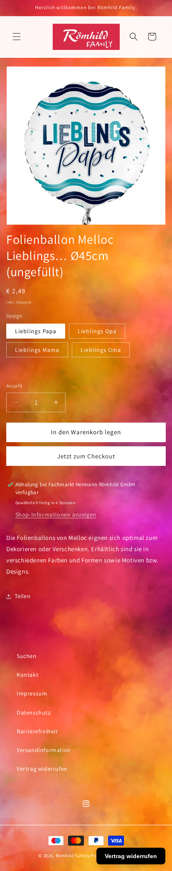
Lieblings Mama (37, 350)
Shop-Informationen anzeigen (55, 514)
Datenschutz (34, 712)
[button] (17, 36)
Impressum (32, 693)
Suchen (27, 656)
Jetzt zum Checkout (86, 456)
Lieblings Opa (97, 331)
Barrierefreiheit (37, 731)
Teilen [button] (23, 596)
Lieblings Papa (35, 331)
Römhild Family (73, 856)
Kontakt (27, 674)
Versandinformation (44, 750)
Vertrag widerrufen (42, 768)
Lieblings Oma (101, 350)
